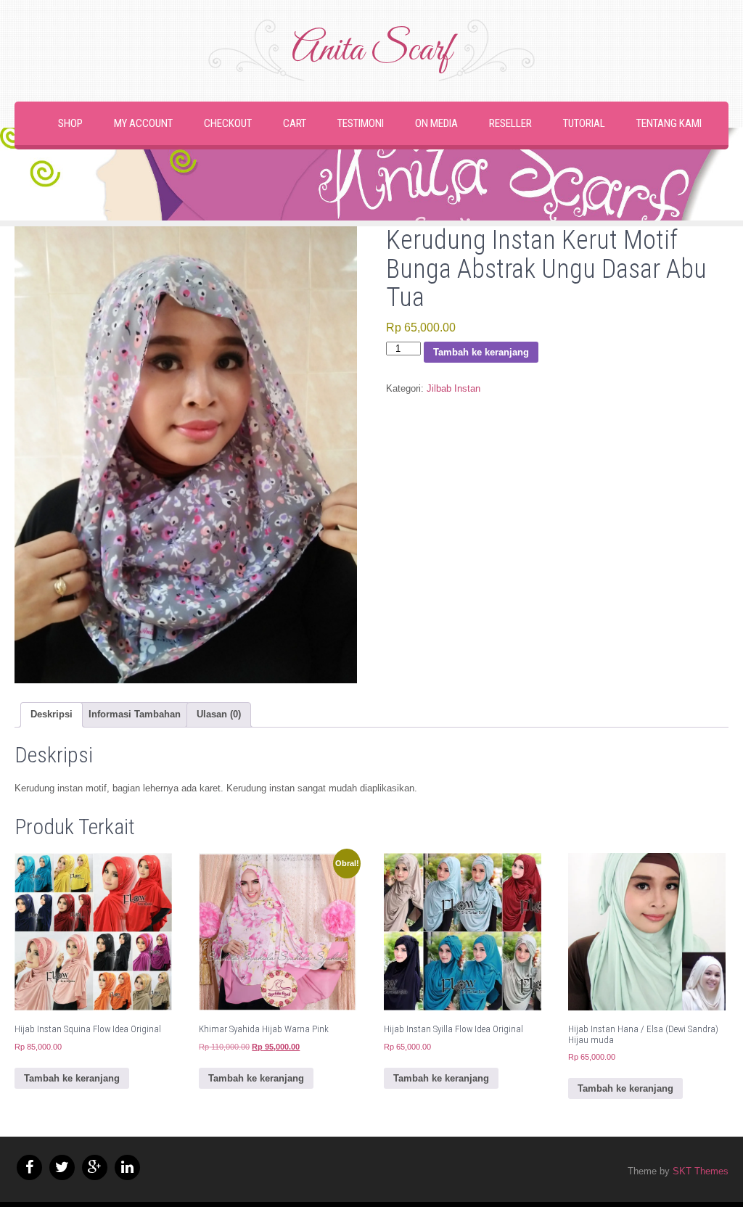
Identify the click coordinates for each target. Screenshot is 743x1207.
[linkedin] (127, 1167)
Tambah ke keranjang (481, 352)
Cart (294, 123)
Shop (70, 123)
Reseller (510, 123)
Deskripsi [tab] (51, 714)
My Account (143, 123)
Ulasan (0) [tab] (219, 714)
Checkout (228, 123)
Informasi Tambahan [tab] (135, 714)
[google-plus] (94, 1167)
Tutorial (584, 123)
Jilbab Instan (453, 388)
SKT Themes (700, 1171)
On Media (436, 123)
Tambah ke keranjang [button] (72, 1078)
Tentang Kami (669, 123)
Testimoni (360, 123)
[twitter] (62, 1167)
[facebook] (29, 1167)
